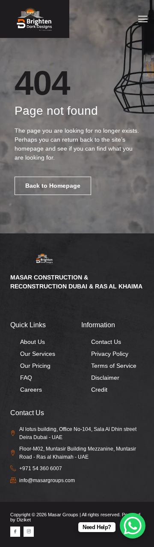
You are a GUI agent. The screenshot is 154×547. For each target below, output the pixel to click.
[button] (143, 19)
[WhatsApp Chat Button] (132, 525)
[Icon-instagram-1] (28, 531)
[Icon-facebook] (15, 531)
